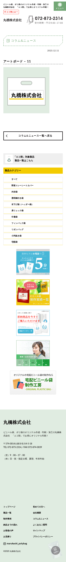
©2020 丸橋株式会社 (12, 551)
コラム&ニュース (40, 519)
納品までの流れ (10, 525)
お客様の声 (8, 531)
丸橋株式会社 (17, 422)
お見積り (7, 537)
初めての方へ (39, 507)
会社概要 (37, 513)
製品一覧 (7, 513)
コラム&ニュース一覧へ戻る (35, 136)
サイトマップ (39, 531)
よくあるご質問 (40, 525)
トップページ (9, 507)
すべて (14, 179)
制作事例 (7, 519)
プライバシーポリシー (43, 537)
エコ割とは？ (12, 12)
